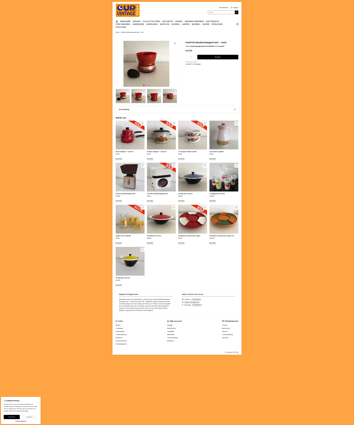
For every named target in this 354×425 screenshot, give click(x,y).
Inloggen (170, 325)
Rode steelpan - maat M (124, 152)
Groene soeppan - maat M (156, 152)
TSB (237, 352)
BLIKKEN (136, 21)
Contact (225, 325)
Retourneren (226, 328)
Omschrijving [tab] (124, 109)
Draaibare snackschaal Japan (189, 236)
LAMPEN (186, 24)
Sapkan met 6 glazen (123, 236)
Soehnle (221, 46)
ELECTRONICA (212, 21)
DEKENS (178, 21)
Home (118, 32)
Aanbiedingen (120, 331)
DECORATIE (167, 21)
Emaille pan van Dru (185, 194)
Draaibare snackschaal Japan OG (221, 236)
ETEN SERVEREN (123, 24)
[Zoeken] (236, 12)
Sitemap (225, 331)
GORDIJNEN (151, 24)
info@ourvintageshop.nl (191, 302)
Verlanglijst (170, 331)
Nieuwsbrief (171, 334)
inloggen (235, 7)
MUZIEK (206, 24)
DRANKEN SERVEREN (194, 21)
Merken (118, 325)
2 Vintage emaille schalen (187, 152)
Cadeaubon (119, 328)
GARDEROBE (138, 24)
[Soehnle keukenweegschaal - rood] (146, 86)
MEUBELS (196, 24)
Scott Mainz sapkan (216, 152)
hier (27, 411)
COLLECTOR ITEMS (151, 21)
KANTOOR (164, 24)
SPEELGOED (217, 24)
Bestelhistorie (171, 328)
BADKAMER (125, 21)
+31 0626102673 (196, 299)
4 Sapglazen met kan (217, 194)
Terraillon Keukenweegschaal (157, 194)
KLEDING (175, 24)
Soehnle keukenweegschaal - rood (132, 32)
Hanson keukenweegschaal (125, 194)
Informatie (121, 27)
